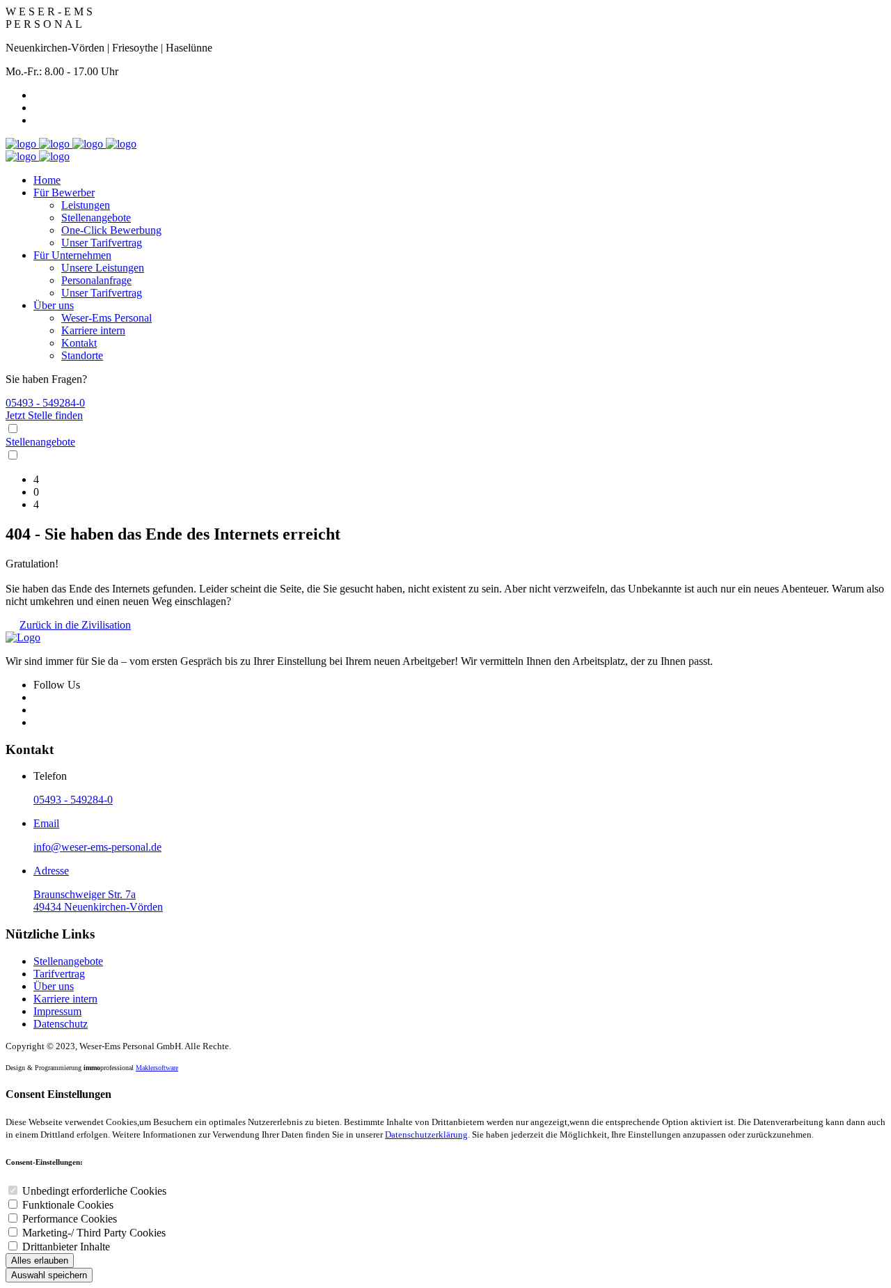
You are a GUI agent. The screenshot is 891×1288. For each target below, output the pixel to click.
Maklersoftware (157, 1067)
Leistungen (85, 205)
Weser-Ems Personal (106, 318)
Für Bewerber (64, 192)
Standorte (82, 355)
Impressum (57, 1011)
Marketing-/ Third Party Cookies (94, 1233)
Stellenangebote (96, 217)
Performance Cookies (69, 1219)
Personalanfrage (96, 280)
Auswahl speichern (49, 1275)
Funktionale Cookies (67, 1205)
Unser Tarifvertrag (101, 243)
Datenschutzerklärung (426, 1134)
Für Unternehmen (72, 255)
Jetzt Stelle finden (44, 415)
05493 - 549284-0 (45, 403)
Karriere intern (93, 330)
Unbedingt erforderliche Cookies (94, 1191)
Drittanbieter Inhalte (66, 1246)
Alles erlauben (39, 1260)
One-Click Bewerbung (111, 230)
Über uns (53, 305)
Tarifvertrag (59, 974)
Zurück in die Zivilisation (75, 625)
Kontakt (79, 343)
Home (47, 180)
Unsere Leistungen (102, 268)
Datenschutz (60, 1024)
